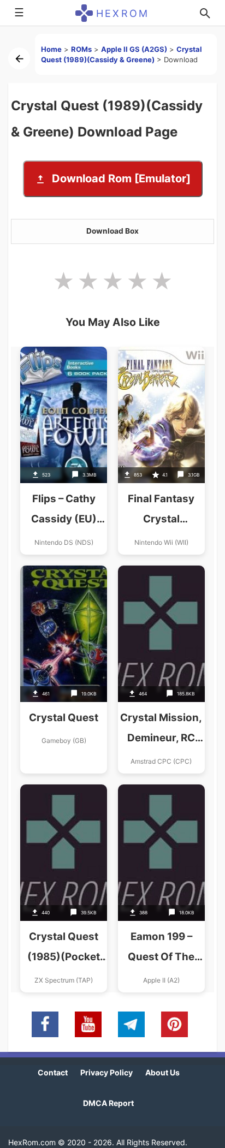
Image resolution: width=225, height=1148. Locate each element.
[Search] (205, 13)
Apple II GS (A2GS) (134, 49)
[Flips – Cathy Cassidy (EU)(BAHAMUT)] (63, 451)
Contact (53, 1072)
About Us (162, 1072)
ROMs (81, 49)
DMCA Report (108, 1103)
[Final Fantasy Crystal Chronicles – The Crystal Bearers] (161, 451)
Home (51, 49)
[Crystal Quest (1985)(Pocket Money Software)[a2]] (63, 888)
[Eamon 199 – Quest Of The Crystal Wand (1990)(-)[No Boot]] (161, 888)
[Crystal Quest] (63, 670)
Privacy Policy (106, 1072)
